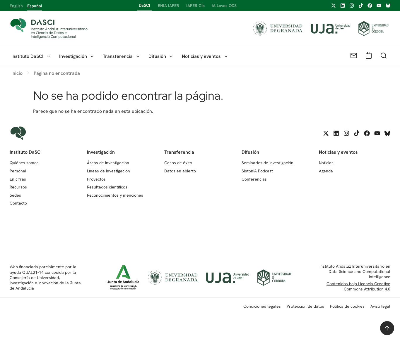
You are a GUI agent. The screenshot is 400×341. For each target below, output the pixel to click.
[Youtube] (379, 5)
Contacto (18, 203)
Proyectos (96, 179)
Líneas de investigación (108, 171)
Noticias (326, 162)
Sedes (15, 195)
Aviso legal (380, 306)
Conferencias (254, 179)
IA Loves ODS (224, 5)
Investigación (73, 56)
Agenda (326, 171)
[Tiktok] (360, 5)
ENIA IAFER (168, 5)
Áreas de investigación (108, 162)
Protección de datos (305, 306)
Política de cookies (347, 306)
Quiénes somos (24, 162)
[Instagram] (351, 5)
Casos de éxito (178, 162)
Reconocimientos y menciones (115, 195)
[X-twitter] (333, 5)
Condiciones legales (262, 306)
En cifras (18, 179)
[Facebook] (369, 5)
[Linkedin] (342, 5)
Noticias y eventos (201, 56)
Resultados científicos (107, 187)
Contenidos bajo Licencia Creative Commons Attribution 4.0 (358, 286)
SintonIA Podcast (257, 171)
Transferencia (118, 56)
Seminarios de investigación (267, 162)
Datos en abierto (180, 171)
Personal (18, 171)
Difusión (157, 56)
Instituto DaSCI (27, 56)
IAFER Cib (195, 5)
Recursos (18, 187)
